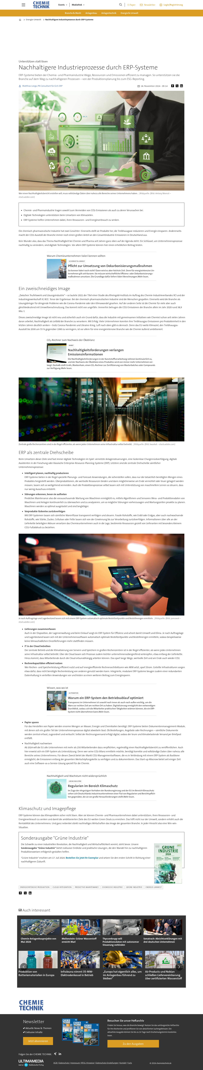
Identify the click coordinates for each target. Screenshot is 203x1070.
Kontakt (123, 1063)
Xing (56, 1053)
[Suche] (120, 5)
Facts (130, 1063)
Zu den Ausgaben (133, 1044)
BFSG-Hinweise (87, 1063)
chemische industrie (112, 887)
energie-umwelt (154, 887)
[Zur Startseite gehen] (41, 5)
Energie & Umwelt (129, 13)
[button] (24, 967)
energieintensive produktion (34, 887)
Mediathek (77, 4)
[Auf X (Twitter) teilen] (178, 86)
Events (61, 4)
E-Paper (131, 4)
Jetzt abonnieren (38, 1041)
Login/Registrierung (173, 4)
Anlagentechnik (108, 13)
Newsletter (149, 4)
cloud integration (62, 887)
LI (61, 1053)
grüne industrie (134, 887)
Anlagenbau (91, 13)
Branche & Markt (73, 13)
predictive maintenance (87, 887)
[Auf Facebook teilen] (173, 86)
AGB (55, 1063)
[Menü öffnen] (23, 4)
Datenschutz (64, 1063)
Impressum (75, 1063)
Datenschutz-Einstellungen (107, 1063)
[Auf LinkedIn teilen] (182, 86)
